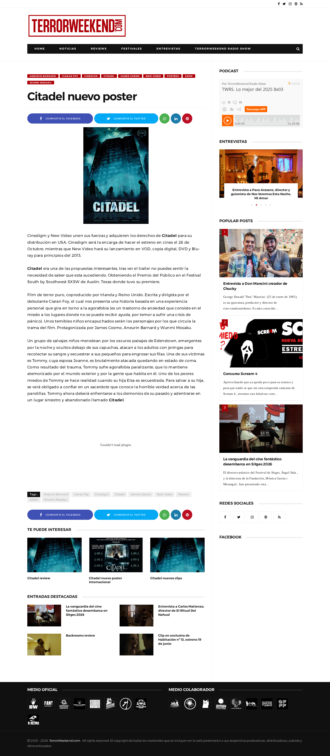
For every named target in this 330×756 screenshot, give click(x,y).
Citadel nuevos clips (166, 578)
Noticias (67, 48)
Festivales (131, 48)
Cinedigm (91, 76)
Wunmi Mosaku (41, 82)
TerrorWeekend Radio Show (223, 48)
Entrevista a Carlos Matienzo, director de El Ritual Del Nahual (181, 610)
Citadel (109, 76)
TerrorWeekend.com (64, 740)
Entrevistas (168, 48)
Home (40, 48)
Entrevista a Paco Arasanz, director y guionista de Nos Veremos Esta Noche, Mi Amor (261, 194)
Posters (173, 76)
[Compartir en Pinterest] (187, 118)
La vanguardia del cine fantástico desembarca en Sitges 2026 (87, 610)
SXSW (189, 76)
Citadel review (38, 578)
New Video (153, 76)
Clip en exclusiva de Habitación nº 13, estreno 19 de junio (179, 639)
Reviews (99, 48)
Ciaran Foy (70, 76)
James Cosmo (130, 76)
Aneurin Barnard (43, 76)
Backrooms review (80, 635)
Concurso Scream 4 (240, 373)
